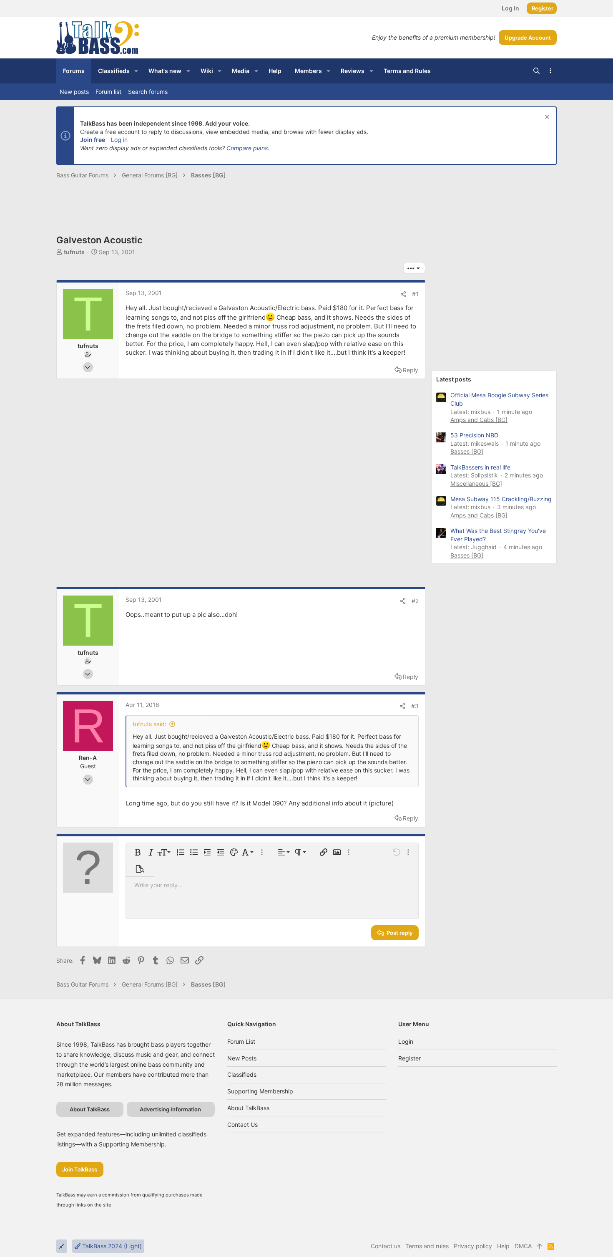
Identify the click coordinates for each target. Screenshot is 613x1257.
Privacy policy (473, 1245)
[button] (136, 71)
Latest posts (453, 379)
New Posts (241, 1058)
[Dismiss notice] (546, 118)
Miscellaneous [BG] (476, 483)
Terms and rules (427, 1245)
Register (409, 1058)
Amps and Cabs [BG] (478, 419)
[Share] (403, 294)
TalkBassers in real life (480, 467)
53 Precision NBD (474, 435)
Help (503, 1245)
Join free (92, 139)
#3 (415, 705)
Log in (119, 139)
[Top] (539, 1246)
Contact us (242, 1124)
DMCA (523, 1245)
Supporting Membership (260, 1091)
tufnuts (74, 251)
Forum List (241, 1041)
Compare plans (247, 147)
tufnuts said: (149, 723)
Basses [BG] (466, 451)
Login (405, 1041)
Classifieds (241, 1074)
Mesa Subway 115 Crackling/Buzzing (501, 498)
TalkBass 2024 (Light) (111, 1245)
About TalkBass (248, 1107)
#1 (415, 294)
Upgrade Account (528, 37)
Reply (410, 370)
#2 (415, 600)
